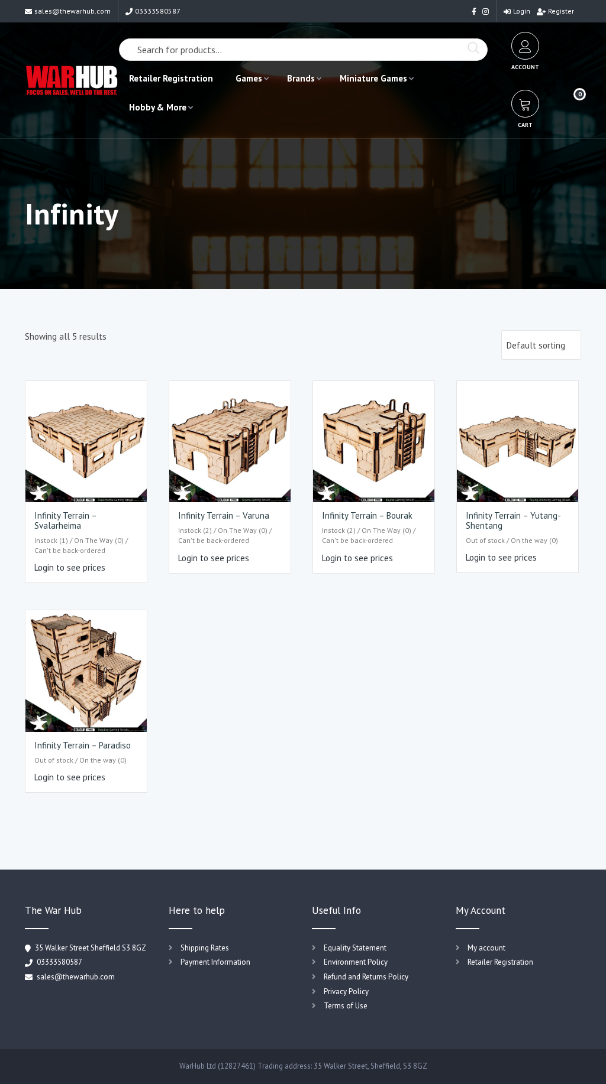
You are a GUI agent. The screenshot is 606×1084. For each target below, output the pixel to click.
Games (249, 78)
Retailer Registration (171, 78)
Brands (301, 78)
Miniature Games (373, 78)
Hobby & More (157, 107)
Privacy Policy (346, 992)
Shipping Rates (204, 948)
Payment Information (215, 962)
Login (521, 10)
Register (561, 10)
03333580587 (157, 10)
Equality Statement (355, 948)
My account (486, 948)
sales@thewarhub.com (72, 10)
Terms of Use (346, 1006)
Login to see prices (69, 567)
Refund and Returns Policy (366, 977)
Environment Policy (356, 962)
